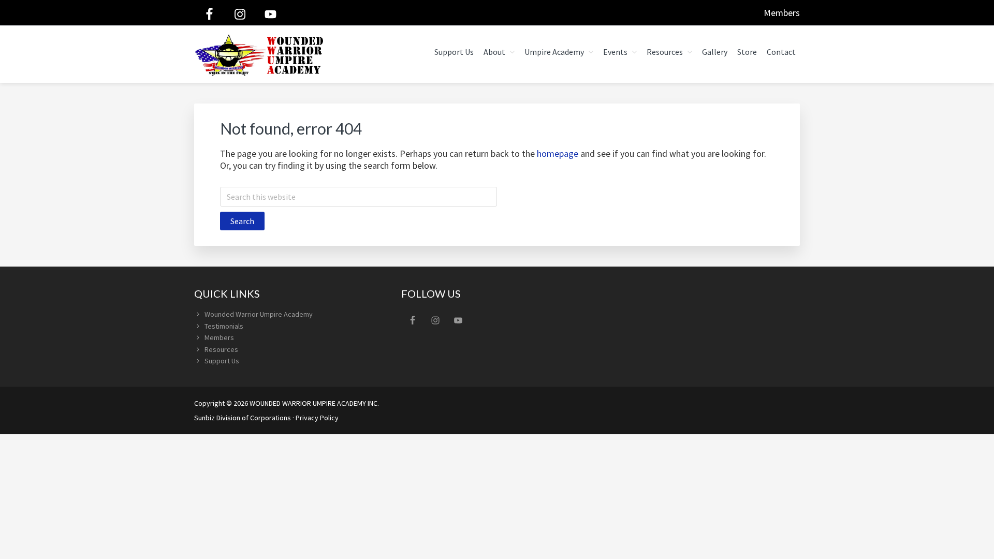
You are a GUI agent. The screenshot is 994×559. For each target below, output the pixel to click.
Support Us (221, 360)
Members (782, 13)
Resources (221, 349)
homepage (557, 153)
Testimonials (223, 326)
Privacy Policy (317, 417)
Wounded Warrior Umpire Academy (258, 314)
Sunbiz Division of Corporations (242, 417)
